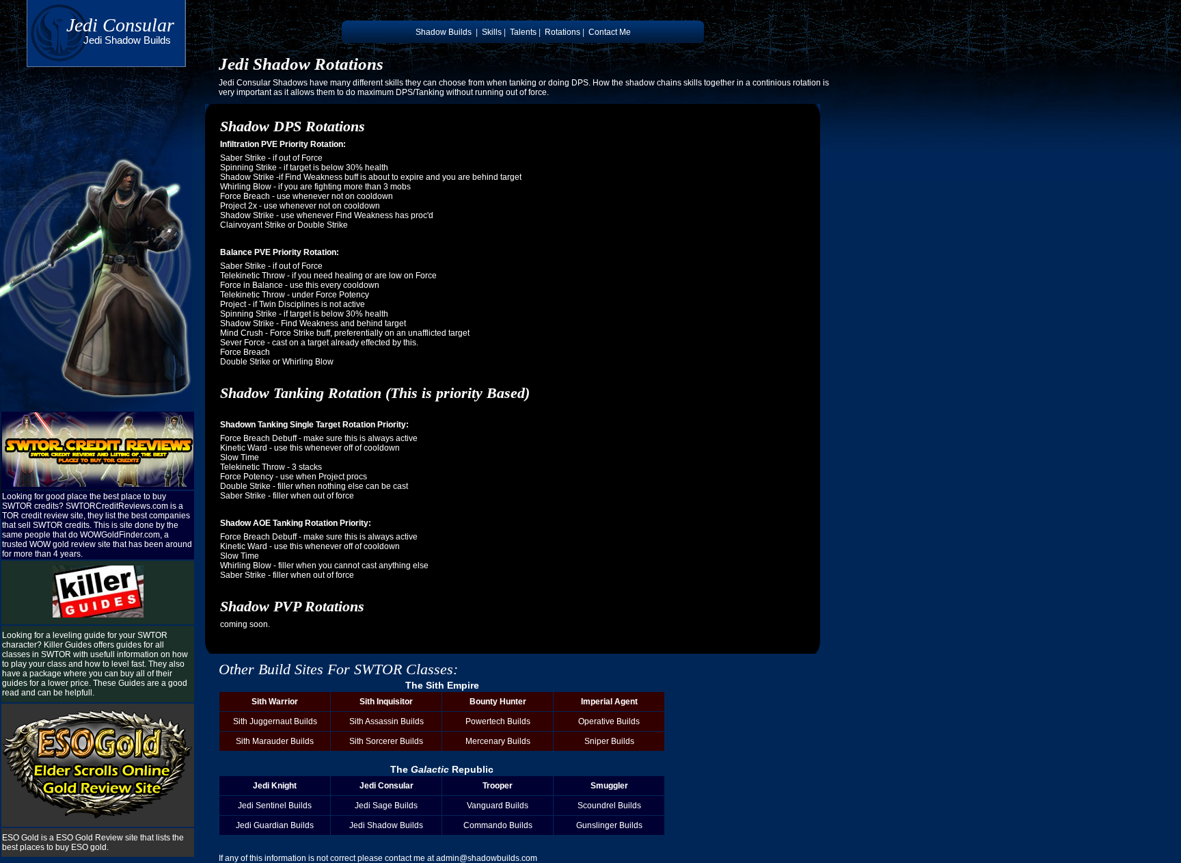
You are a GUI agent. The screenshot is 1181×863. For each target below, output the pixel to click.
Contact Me (609, 32)
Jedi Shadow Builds (386, 825)
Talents (523, 32)
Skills (492, 32)
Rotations (562, 32)
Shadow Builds (444, 32)
